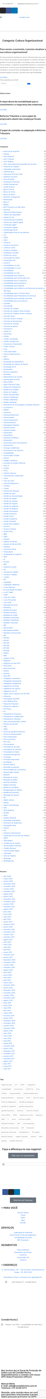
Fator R (6, 466)
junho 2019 (8, 1005)
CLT (5, 235)
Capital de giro (6, 1085)
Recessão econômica (11, 767)
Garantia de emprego (11, 491)
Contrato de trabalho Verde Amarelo (17, 311)
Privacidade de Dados (11, 752)
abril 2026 (7, 876)
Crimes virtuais (9, 346)
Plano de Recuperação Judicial (15, 721)
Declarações (8, 369)
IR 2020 (6, 562)
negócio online (9, 658)
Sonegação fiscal (10, 825)
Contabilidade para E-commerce (15, 281)
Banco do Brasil (9, 194)
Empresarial (8, 433)
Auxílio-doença (9, 187)
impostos (39, 1115)
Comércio (7, 242)
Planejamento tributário (12, 719)
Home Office (8, 531)
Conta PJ (7, 263)
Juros (14, 1119)
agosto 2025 (8, 894)
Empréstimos (8, 445)
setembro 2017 (9, 1059)
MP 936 (6, 645)
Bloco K (6, 202)
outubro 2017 (8, 1056)
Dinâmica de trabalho (11, 390)
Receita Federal (9, 764)
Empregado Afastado (11, 425)
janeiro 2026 (8, 881)
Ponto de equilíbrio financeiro (14, 732)
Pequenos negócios (11, 706)
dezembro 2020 (9, 960)
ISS (5, 569)
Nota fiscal (7, 666)
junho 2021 (8, 944)
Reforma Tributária (10, 782)
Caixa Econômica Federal (13, 212)
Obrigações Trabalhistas (12, 683)
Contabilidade (9, 270)
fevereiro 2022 (9, 924)
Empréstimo (8, 440)
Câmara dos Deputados (12, 215)
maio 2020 (7, 977)
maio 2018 (7, 1038)
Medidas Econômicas (11, 618)
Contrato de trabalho (11, 308)
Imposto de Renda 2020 (12, 544)
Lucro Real (7, 602)
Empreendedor (9, 417)
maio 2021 (7, 947)
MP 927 (6, 640)
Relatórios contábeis (11, 787)
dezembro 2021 (9, 929)
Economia (7, 412)
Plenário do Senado (11, 724)
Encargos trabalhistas (11, 448)
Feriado (6, 468)
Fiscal (6, 478)
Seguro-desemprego (11, 805)
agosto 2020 (8, 970)
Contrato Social (9, 316)
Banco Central (9, 189)
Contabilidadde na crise (12, 268)
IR (4, 559)
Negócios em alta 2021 (12, 663)
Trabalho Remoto (10, 848)
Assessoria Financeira (12, 182)
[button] (23, 31)
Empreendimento (10, 422)
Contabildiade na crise (12, 265)
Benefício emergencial (12, 197)
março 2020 (8, 983)
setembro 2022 (9, 907)
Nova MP (7, 676)
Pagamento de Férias (11, 686)
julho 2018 (7, 1033)
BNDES (6, 205)
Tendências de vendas (12, 843)
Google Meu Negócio (11, 524)
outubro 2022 (9, 904)
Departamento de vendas (13, 377)
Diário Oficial (8, 382)
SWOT (6, 838)
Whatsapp (7, 858)
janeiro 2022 (8, 927)
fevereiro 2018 (9, 1046)
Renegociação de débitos (13, 790)
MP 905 (6, 638)
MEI (5, 625)
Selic (5, 808)
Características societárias (13, 220)
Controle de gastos (11, 326)
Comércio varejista (10, 250)
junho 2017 (8, 1066)
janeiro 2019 (8, 1018)
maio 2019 (7, 1008)
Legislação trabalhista (11, 585)
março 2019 (8, 1013)
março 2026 (8, 879)
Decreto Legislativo (11, 372)
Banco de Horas (9, 192)
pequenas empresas (8, 1132)
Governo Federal (10, 529)
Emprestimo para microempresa (15, 443)
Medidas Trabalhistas (11, 620)
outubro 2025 (9, 889)
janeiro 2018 (8, 1048)
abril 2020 (7, 980)
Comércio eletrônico (11, 245)
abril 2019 (7, 1010)
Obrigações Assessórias (12, 681)
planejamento (24, 1132)
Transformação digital (11, 851)
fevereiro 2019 (9, 1016)
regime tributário (22, 1136)
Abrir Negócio (9, 161)
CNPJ (5, 240)
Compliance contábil (11, 253)
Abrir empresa (9, 156)
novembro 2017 (9, 1053)
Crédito (6, 336)
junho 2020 (8, 975)
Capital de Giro (9, 217)
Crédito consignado (11, 339)
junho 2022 (8, 914)
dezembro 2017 (9, 1051)
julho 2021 (7, 942)
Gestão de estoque (11, 501)
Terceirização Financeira (12, 846)
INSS (5, 557)
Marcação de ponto (11, 605)
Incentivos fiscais (10, 549)
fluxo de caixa (38, 1098)
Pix (5, 711)
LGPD (6, 595)
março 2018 (8, 1043)
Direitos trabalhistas (11, 397)
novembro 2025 (9, 886)
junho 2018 (8, 1036)
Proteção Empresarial (11, 759)
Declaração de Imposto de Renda (16, 364)
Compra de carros (10, 255)
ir (8, 1119)
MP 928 (6, 643)
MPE (5, 656)
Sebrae (6, 803)
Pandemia (7, 696)
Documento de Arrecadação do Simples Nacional (21, 405)
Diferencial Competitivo (12, 387)
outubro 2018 (8, 1026)
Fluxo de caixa (9, 481)
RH (5, 797)
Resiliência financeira (11, 792)
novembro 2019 (9, 993)
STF (5, 830)
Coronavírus (8, 329)
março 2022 (8, 922)
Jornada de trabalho (11, 572)
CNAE (6, 237)
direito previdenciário (11, 394)
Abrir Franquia (9, 159)
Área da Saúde (9, 179)
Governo (7, 526)
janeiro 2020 (8, 988)
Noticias (6, 673)
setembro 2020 (9, 967)
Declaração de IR (10, 367)
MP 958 (6, 651)
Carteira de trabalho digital (13, 222)
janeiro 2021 (8, 957)
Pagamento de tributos (12, 688)
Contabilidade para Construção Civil (17, 278)
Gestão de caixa (9, 493)
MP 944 (6, 648)
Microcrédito (8, 628)
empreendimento (7, 1098)
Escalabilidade (9, 453)
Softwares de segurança (13, 823)
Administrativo (9, 172)
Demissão (7, 374)
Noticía (6, 671)
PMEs (6, 729)
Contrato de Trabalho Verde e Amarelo (18, 313)
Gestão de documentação (13, 496)
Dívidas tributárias (10, 402)
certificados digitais (11, 227)
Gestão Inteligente (10, 519)
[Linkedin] (15, 10)
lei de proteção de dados (13, 590)
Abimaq (6, 154)
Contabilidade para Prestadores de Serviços (20, 296)
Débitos (6, 359)
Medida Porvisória (10, 610)
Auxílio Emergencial (11, 184)
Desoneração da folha (12, 379)
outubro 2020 (9, 965)
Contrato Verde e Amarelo (13, 318)
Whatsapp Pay (9, 861)
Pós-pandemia (9, 744)
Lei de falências (9, 587)
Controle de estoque (11, 324)
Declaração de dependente (13, 362)
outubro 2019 (8, 995)
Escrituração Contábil (11, 455)
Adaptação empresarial (12, 169)
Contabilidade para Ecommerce (15, 283)
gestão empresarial (26, 1106)
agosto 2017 (8, 1061)
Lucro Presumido (10, 600)
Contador (7, 303)
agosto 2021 (8, 940)
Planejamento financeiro (12, 714)
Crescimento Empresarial (13, 344)
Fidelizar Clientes (10, 473)
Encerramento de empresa (13, 450)
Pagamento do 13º (10, 691)
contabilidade (6, 1089)
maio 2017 (7, 1069)
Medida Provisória (10, 612)
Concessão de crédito (12, 258)
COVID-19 (7, 331)
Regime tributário (10, 785)
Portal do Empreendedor (13, 734)
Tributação (7, 853)
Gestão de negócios (11, 506)
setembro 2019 (9, 998)
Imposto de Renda (10, 542)
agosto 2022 (8, 909)
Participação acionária (11, 699)
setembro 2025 (9, 891)
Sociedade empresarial (12, 820)
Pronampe (7, 757)
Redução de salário (10, 780)
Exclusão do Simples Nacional (14, 463)
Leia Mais (3, 110)
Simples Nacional (10, 818)
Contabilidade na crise (12, 273)
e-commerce (8, 407)
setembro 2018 (9, 1028)
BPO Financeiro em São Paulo (14, 207)
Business (7, 210)
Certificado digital (10, 225)
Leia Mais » (4, 77)
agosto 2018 (8, 1031)
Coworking (7, 334)
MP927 (6, 653)
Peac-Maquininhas (10, 701)
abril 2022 (7, 919)
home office (5, 1115)
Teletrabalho (8, 840)
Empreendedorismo (11, 420)
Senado (6, 813)
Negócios (7, 661)
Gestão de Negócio (26, 1102)
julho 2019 (7, 1003)
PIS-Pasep (7, 709)
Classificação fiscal (10, 230)
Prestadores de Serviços (13, 749)
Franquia (7, 486)
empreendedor (15, 1093)
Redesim (7, 775)
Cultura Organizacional (12, 354)
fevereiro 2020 (9, 985)
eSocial (6, 458)
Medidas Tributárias (11, 623)
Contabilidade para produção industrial (18, 298)
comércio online (9, 248)
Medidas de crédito (11, 615)
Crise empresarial (10, 351)
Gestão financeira (10, 514)
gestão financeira (7, 1111)
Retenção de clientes (11, 795)
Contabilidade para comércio (14, 275)
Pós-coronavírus (10, 739)
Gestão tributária (10, 521)
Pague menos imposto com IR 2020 (16, 694)
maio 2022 (7, 917)
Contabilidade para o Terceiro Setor (17, 293)
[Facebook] (9, 10)
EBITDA (6, 410)
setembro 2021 (9, 937)
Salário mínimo (9, 800)
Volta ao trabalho (10, 856)
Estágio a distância (10, 460)
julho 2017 (7, 1064)
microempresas (28, 1123)
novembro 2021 (9, 932)
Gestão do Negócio (11, 509)
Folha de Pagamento (11, 483)
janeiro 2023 (8, 896)
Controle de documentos (13, 321)
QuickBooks (8, 762)
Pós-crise (7, 742)
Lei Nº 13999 (8, 592)
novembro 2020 (9, 962)
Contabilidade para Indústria (14, 286)
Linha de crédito (9, 597)
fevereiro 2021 (9, 955)
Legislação (7, 582)
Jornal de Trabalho (10, 575)
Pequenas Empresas (11, 704)
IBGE (5, 534)
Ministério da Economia (12, 633)
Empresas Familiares (11, 438)
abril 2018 (7, 1041)
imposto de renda (26, 1115)
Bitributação (8, 199)
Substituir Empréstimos (12, 833)
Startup (6, 828)
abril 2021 (7, 950)
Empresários (8, 435)
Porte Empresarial (10, 737)
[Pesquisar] (28, 84)
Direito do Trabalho (10, 392)
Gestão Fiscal (8, 516)
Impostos (7, 547)
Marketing (7, 607)
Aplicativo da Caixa (10, 177)
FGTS (6, 471)
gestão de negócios (8, 1106)
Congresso (31, 1085)
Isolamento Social (10, 567)
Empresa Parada (9, 430)
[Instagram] (3, 10)
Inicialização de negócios (13, 554)
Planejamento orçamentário (14, 716)
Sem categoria (9, 810)
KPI (5, 579)
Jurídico (6, 577)
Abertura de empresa (11, 151)
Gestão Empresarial (11, 511)
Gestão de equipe (10, 498)
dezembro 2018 (9, 1021)
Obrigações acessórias (12, 678)
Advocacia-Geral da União (13, 174)
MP (5, 635)
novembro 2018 (9, 1023)
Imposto (6, 539)
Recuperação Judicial (11, 772)
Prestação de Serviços (12, 747)
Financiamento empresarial (13, 476)
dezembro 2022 (9, 899)
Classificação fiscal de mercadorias (16, 232)
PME (5, 727)
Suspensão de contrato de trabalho (17, 835)
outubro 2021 (8, 934)
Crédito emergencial (11, 341)
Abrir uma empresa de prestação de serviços (20, 164)
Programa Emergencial (12, 754)
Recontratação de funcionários (15, 770)
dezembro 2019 (9, 990)
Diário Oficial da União (12, 384)
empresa (20, 1098)
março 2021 (8, 952)
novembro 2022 (9, 901)
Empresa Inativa (9, 427)
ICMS (5, 536)
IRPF (5, 564)
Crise (5, 349)
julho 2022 (7, 912)
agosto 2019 (8, 1000)
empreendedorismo (31, 1093)
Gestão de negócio (11, 503)
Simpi (5, 815)
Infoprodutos (8, 552)
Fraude (6, 488)
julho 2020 (7, 972)
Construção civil (9, 260)
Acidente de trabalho (11, 166)
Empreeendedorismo (11, 415)
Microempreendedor (11, 630)
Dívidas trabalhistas (11, 400)
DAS (5, 357)
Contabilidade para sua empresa (15, 301)
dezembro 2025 (9, 884)
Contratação (8, 306)
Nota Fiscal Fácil (9, 668)
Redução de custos (11, 777)
